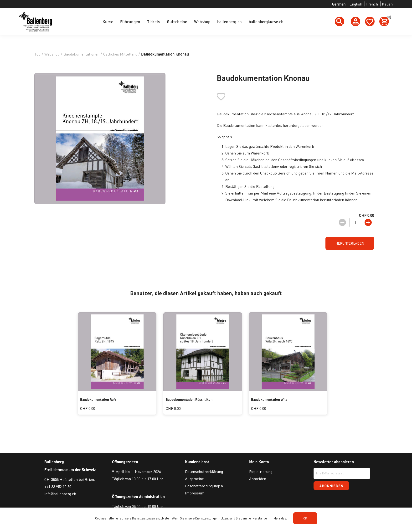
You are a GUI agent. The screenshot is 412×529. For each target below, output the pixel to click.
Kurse (108, 21)
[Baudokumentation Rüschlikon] (202, 389)
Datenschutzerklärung (204, 471)
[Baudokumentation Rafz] (117, 389)
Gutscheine (177, 21)
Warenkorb (388, 18)
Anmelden (257, 478)
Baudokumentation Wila (269, 399)
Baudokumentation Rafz (98, 399)
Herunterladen (349, 243)
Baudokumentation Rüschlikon (189, 399)
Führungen (130, 21)
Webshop (202, 21)
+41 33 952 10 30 (57, 486)
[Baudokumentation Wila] (288, 389)
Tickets (153, 21)
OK (305, 518)
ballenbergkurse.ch (266, 21)
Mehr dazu (280, 518)
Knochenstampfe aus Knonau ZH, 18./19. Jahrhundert (309, 113)
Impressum (194, 492)
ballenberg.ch (229, 21)
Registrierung (260, 471)
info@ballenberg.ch (60, 493)
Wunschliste (370, 21)
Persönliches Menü (355, 21)
